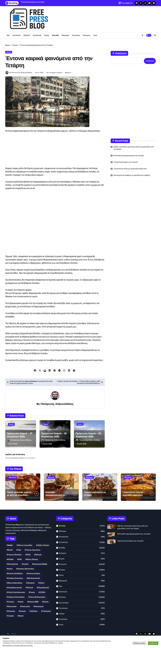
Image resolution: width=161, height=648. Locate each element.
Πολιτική (30, 587)
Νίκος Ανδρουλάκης (15, 583)
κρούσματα (39, 606)
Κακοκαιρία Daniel (40, 564)
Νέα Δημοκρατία (34, 578)
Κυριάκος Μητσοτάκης (26, 569)
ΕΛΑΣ (29, 554)
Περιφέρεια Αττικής (15, 587)
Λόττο (61, 575)
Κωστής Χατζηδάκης (15, 573)
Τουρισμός (86, 35)
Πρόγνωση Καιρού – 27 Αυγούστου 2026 (19, 435)
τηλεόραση (46, 611)
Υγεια (95, 35)
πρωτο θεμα (63, 603)
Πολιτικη (62, 597)
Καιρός (46, 35)
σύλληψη (34, 611)
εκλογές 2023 (33, 602)
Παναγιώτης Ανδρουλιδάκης (57, 403)
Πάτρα (42, 583)
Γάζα (19, 550)
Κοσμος (62, 570)
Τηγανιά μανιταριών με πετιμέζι (125, 162)
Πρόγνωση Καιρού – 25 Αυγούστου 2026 (88, 435)
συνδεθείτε (31, 458)
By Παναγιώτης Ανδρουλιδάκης (20, 72)
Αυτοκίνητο (16, 35)
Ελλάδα (10, 559)
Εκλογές (38, 554)
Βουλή (10, 550)
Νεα (8, 35)
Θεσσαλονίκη (13, 564)
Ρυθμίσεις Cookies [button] (139, 643)
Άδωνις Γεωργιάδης (25, 545)
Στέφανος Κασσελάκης (16, 597)
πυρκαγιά (11, 611)
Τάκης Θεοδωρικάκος (37, 597)
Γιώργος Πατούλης (15, 554)
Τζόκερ (61, 614)
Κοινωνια (62, 564)
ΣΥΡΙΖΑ (42, 592)
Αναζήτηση (120, 53)
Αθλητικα (26, 35)
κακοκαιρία (12, 606)
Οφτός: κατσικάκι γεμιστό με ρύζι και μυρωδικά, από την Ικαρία (133, 148)
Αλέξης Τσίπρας (43, 545)
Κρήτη (10, 569)
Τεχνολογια (76, 35)
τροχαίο (11, 616)
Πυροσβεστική (43, 587)
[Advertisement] (55, 151)
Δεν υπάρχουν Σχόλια (54, 72)
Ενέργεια (62, 553)
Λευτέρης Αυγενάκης (15, 578)
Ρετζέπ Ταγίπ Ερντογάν (16, 592)
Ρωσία (32, 592)
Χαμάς (21, 602)
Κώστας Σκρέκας (34, 573)
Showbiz (55, 35)
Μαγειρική (65, 35)
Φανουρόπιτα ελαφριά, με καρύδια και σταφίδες (131, 175)
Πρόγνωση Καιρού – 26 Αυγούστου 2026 (54, 435)
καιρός (46, 602)
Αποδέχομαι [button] (153, 643)
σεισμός (23, 611)
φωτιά (21, 616)
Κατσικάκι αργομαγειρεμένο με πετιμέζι (128, 155)
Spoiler (10, 545)
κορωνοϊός (25, 606)
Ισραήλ (25, 564)
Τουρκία (11, 602)
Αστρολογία (37, 35)
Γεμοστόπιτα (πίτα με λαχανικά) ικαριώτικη (130, 169)
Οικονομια (63, 592)
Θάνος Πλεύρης (32, 559)
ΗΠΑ (20, 559)
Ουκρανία (31, 583)
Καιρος (68, 72)
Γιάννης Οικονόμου (33, 550)
